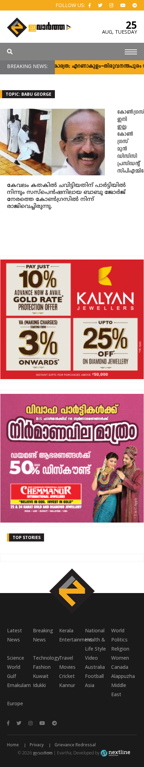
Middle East (118, 690)
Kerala (66, 630)
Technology (46, 657)
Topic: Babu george (28, 94)
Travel (66, 657)
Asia (89, 685)
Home (13, 745)
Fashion (42, 667)
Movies (67, 667)
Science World (15, 662)
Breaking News (43, 635)
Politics (119, 639)
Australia (95, 667)
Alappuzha (123, 676)
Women (120, 657)
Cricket (67, 676)
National (95, 630)
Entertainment (72, 639)
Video (91, 657)
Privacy (37, 745)
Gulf (11, 676)
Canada (119, 667)
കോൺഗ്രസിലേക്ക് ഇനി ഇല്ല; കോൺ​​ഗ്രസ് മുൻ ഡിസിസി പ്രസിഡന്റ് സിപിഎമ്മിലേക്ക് (130, 142)
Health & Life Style (95, 644)
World (117, 630)
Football (94, 676)
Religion (120, 648)
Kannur (67, 685)
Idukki (39, 685)
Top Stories (27, 537)
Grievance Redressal (75, 745)
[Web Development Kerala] (115, 753)
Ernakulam (19, 685)
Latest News (14, 635)
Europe (15, 703)
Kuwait (41, 676)
